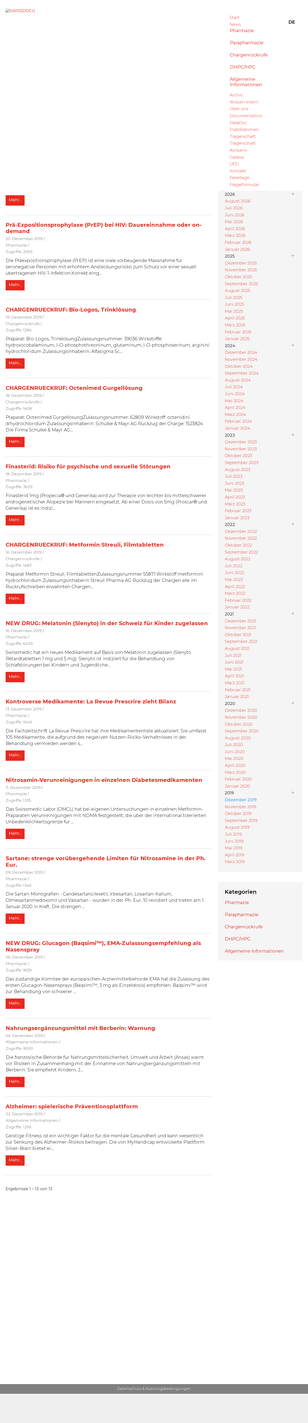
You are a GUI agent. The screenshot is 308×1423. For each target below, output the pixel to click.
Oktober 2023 (238, 455)
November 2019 (240, 806)
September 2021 (241, 641)
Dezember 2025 (241, 263)
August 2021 (237, 648)
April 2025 (235, 318)
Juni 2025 (234, 304)
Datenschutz (129, 1389)
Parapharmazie (246, 42)
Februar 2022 (238, 600)
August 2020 (238, 738)
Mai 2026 (234, 221)
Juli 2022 (233, 565)
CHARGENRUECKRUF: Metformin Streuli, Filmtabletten (85, 544)
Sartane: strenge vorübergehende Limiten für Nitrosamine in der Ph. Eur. (106, 861)
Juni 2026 (234, 215)
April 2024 (235, 407)
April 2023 (235, 497)
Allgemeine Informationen (246, 81)
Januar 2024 (237, 428)
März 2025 (235, 325)
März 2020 (235, 772)
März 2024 (235, 414)
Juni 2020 (235, 751)
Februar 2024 (238, 421)
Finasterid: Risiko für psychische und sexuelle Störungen (88, 466)
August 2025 (237, 290)
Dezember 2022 (241, 531)
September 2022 (241, 552)
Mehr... (15, 200)
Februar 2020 (238, 779)
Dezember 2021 (240, 621)
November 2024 (241, 359)
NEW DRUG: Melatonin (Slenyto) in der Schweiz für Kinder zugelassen (107, 623)
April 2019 (234, 855)
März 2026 (235, 235)
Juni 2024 (235, 393)
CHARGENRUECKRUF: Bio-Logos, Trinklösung (71, 309)
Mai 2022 (234, 579)
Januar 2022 (237, 607)
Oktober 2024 (239, 366)
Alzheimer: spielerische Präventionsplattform (72, 1106)
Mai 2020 (234, 758)
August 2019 (237, 827)
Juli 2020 (234, 744)
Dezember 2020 (241, 710)
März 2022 (235, 593)
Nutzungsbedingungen (168, 1389)
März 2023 (235, 504)
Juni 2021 (234, 662)
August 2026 (238, 201)
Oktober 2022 (238, 545)
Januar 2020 (237, 786)
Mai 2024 (234, 400)
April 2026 (235, 228)
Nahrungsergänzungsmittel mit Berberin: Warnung (80, 1028)
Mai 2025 (234, 311)
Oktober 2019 (238, 813)
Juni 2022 (234, 572)
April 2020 (235, 765)
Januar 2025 (237, 338)
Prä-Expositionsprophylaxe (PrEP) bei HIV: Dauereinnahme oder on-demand (104, 228)
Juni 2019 (234, 841)
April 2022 (235, 586)
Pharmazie (242, 30)
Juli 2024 (234, 386)
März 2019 (235, 861)
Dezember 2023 (241, 442)
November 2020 (241, 717)
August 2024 (238, 380)
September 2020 (242, 731)
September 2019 (241, 820)
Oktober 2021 (238, 634)
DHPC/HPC (242, 67)
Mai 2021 (233, 669)
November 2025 (241, 269)
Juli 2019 (233, 834)
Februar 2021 (238, 689)
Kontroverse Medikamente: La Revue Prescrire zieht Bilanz (91, 701)
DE (291, 22)
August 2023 (237, 469)
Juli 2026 (234, 208)
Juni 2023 (234, 483)
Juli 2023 (233, 476)
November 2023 (241, 449)
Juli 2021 (233, 655)
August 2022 (237, 559)
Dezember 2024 (241, 352)
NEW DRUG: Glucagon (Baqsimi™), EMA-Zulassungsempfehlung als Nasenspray (103, 946)
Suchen (278, 22)
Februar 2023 (238, 510)
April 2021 (234, 675)
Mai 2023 (234, 490)
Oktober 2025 (238, 276)
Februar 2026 (238, 242)
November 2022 (241, 538)
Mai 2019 (233, 848)
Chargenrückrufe (249, 55)
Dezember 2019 (241, 799)
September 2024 (242, 373)
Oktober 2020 (239, 724)
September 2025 (241, 283)
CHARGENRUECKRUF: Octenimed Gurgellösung (74, 388)
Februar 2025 (238, 332)
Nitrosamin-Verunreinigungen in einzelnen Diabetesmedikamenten (104, 780)
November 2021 (240, 627)
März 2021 (234, 682)
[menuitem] (234, 17)
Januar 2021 (237, 696)
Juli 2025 (233, 297)
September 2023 (241, 462)
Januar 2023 (237, 517)
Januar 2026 (237, 249)
